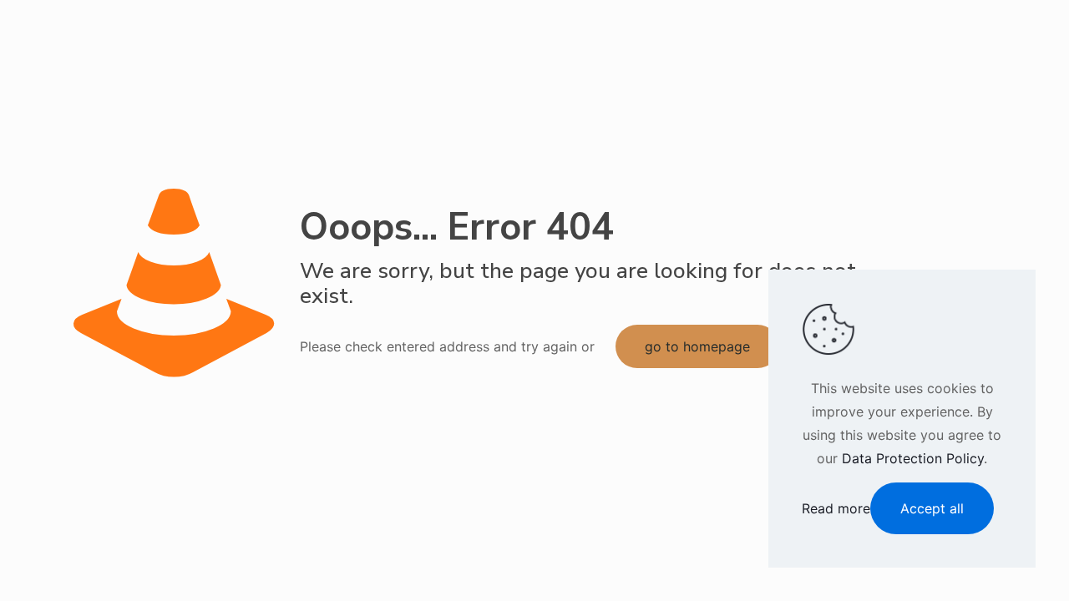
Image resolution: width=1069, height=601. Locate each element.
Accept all (932, 508)
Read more (836, 508)
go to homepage (697, 346)
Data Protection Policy (913, 458)
